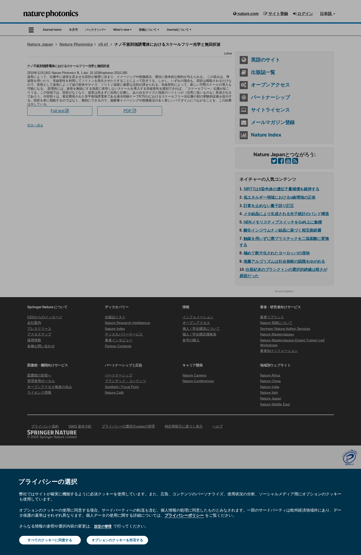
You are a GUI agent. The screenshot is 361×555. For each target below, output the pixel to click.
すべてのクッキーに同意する (50, 540)
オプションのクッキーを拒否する (117, 540)
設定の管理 (102, 526)
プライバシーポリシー (184, 515)
